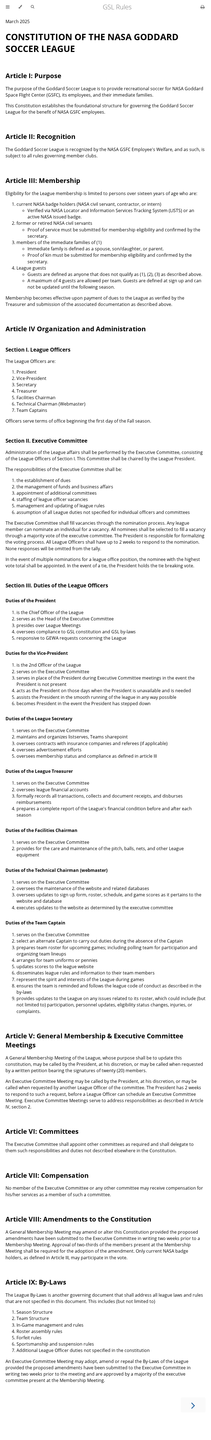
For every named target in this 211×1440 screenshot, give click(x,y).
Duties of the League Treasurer (39, 771)
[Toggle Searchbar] (32, 7)
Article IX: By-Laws (35, 1281)
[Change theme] (20, 7)
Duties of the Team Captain (35, 923)
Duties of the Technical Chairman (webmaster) (56, 870)
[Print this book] (202, 7)
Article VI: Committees (42, 1131)
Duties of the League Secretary (38, 719)
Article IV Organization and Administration (75, 328)
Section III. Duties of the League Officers (56, 585)
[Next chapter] (193, 1404)
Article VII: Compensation (47, 1175)
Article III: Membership (42, 180)
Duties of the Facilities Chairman (41, 830)
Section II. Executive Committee (46, 440)
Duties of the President (30, 601)
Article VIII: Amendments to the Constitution (78, 1218)
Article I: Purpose (33, 75)
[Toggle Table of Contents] (7, 7)
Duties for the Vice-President (36, 653)
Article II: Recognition (40, 136)
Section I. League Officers (37, 349)
